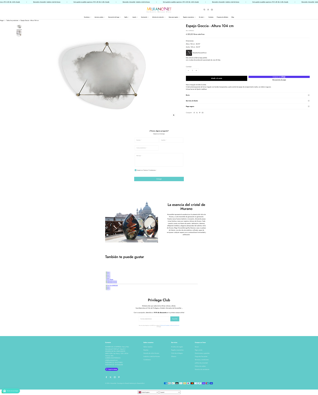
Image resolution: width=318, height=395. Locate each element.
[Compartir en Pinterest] (199, 112)
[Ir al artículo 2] (19, 34)
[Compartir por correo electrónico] (202, 112)
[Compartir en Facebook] (194, 112)
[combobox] (148, 392)
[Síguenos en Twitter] (110, 377)
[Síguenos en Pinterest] (119, 377)
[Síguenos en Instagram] (115, 377)
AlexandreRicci (141, 383)
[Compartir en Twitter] (197, 112)
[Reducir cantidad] (188, 70)
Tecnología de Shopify (123, 383)
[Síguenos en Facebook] (106, 377)
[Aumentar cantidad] (196, 70)
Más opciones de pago (279, 80)
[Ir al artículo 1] (19, 27)
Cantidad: (189, 67)
